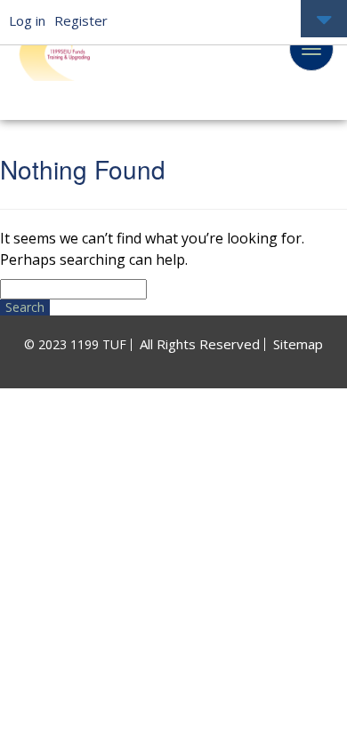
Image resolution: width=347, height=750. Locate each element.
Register (81, 20)
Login (324, 20)
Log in (27, 20)
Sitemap (298, 344)
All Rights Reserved (200, 344)
